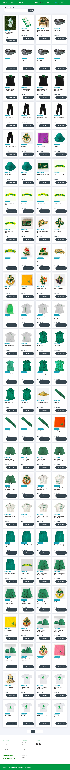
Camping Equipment (25, 748)
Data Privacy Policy (8, 755)
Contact (49, 2)
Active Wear (23, 744)
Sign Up (6, 748)
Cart (54, 2)
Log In (61, 2)
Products (42, 2)
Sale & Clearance (25, 755)
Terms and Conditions (9, 758)
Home (36, 2)
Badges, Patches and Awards (27, 746)
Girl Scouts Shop (13, 2)
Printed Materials (25, 753)
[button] (11, 40)
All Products (23, 742)
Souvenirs (23, 757)
